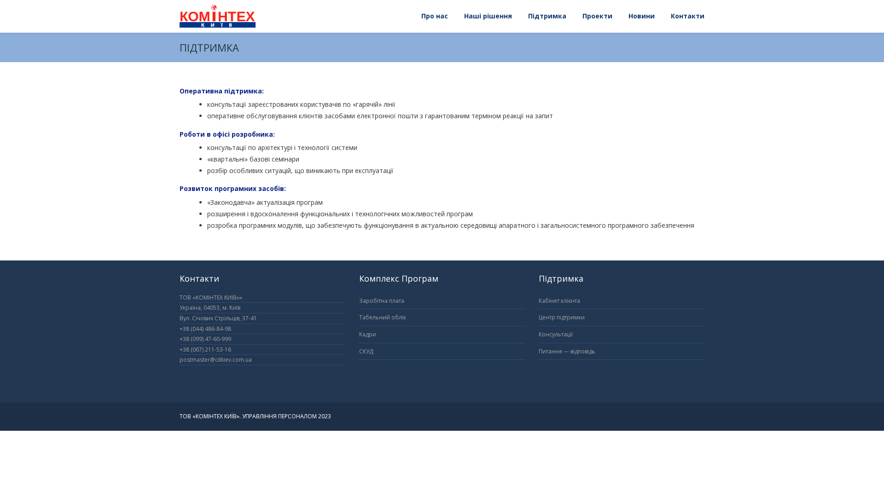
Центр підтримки (562, 317)
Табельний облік (382, 317)
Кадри (367, 334)
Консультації (556, 334)
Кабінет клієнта (559, 301)
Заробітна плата (381, 301)
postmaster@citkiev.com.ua (216, 360)
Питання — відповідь (567, 351)
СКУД (366, 351)
